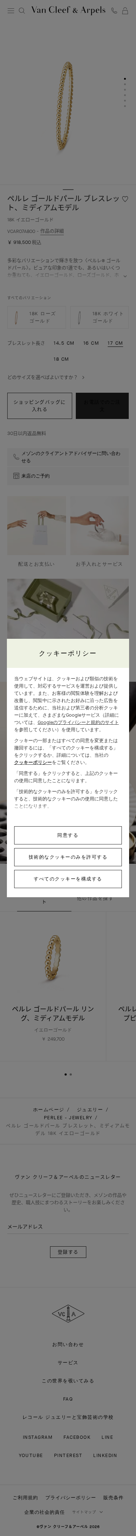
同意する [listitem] (67, 835)
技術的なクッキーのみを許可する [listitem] (68, 857)
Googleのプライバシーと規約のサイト (78, 722)
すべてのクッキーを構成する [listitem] (68, 879)
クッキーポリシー (33, 762)
